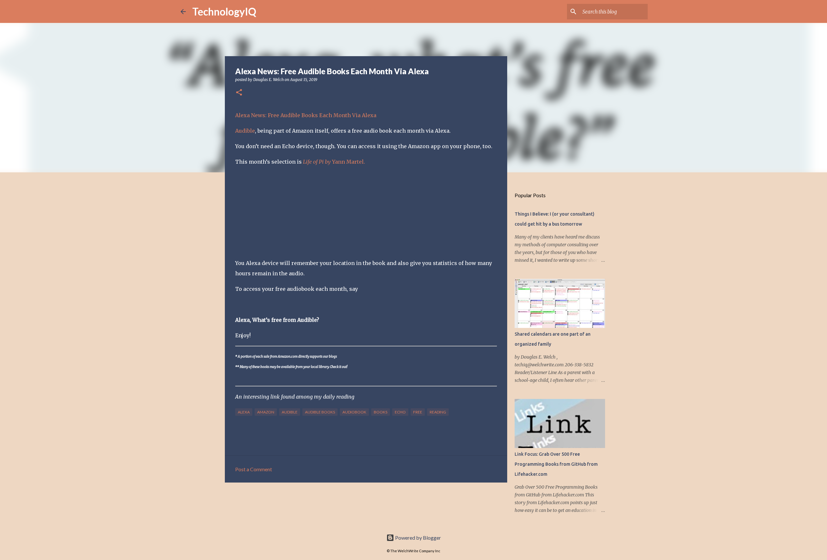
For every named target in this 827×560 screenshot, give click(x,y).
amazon (265, 412)
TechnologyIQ (224, 11)
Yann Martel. (334, 161)
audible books (320, 412)
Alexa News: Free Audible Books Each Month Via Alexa (305, 115)
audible (290, 412)
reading (438, 412)
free (417, 412)
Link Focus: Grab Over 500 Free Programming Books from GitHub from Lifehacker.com (556, 464)
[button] (239, 92)
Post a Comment (253, 469)
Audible (245, 130)
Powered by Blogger (417, 538)
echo (400, 412)
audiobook (354, 412)
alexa (244, 412)
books (380, 412)
